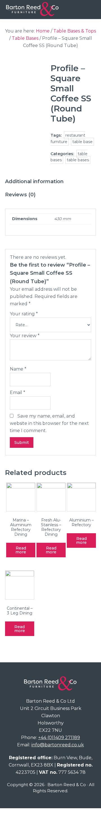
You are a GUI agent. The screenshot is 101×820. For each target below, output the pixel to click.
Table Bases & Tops (74, 31)
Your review (25, 335)
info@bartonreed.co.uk (57, 744)
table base (82, 141)
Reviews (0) (20, 195)
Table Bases (25, 38)
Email (17, 392)
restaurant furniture (67, 138)
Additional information (34, 181)
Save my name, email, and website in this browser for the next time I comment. (49, 423)
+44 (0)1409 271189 (59, 737)
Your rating (24, 313)
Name (18, 369)
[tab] (34, 181)
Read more (20, 550)
